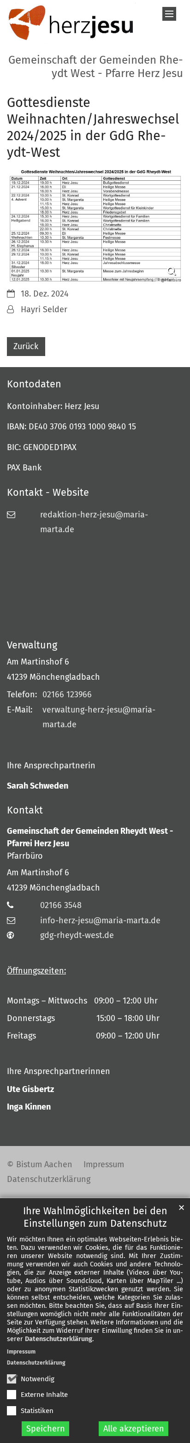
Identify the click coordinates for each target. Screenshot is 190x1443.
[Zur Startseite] (71, 23)
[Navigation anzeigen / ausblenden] (169, 14)
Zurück (25, 346)
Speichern (45, 1429)
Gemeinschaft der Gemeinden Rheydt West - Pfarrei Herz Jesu (90, 837)
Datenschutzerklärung (58, 1339)
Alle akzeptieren (133, 1429)
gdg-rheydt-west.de (77, 935)
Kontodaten (34, 384)
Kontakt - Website (48, 493)
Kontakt (25, 810)
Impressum (21, 1351)
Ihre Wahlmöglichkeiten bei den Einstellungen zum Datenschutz (95, 1217)
